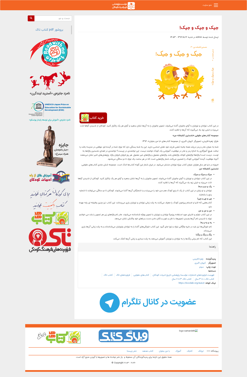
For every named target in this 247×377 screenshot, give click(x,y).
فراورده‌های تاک (123, 275)
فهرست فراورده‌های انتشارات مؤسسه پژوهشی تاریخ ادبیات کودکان (183, 275)
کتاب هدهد (147, 351)
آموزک (178, 351)
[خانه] (123, 5)
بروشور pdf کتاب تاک (49, 30)
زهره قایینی (198, 259)
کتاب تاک (108, 275)
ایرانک (200, 351)
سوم (201, 267)
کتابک (189, 351)
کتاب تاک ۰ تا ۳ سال (204, 279)
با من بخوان (164, 351)
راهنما (210, 247)
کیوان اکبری (200, 263)
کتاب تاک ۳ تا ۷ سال (181, 279)
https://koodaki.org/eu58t (191, 283)
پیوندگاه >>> (212, 351)
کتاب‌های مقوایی (141, 275)
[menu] (216, 6)
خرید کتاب (97, 118)
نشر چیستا (132, 351)
